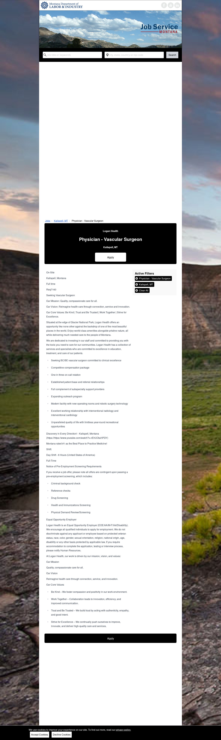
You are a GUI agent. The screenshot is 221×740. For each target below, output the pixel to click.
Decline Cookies (62, 734)
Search (172, 55)
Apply (110, 257)
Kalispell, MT (61, 220)
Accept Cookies (39, 734)
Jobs (47, 220)
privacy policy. (123, 729)
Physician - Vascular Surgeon (87, 220)
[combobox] (72, 55)
